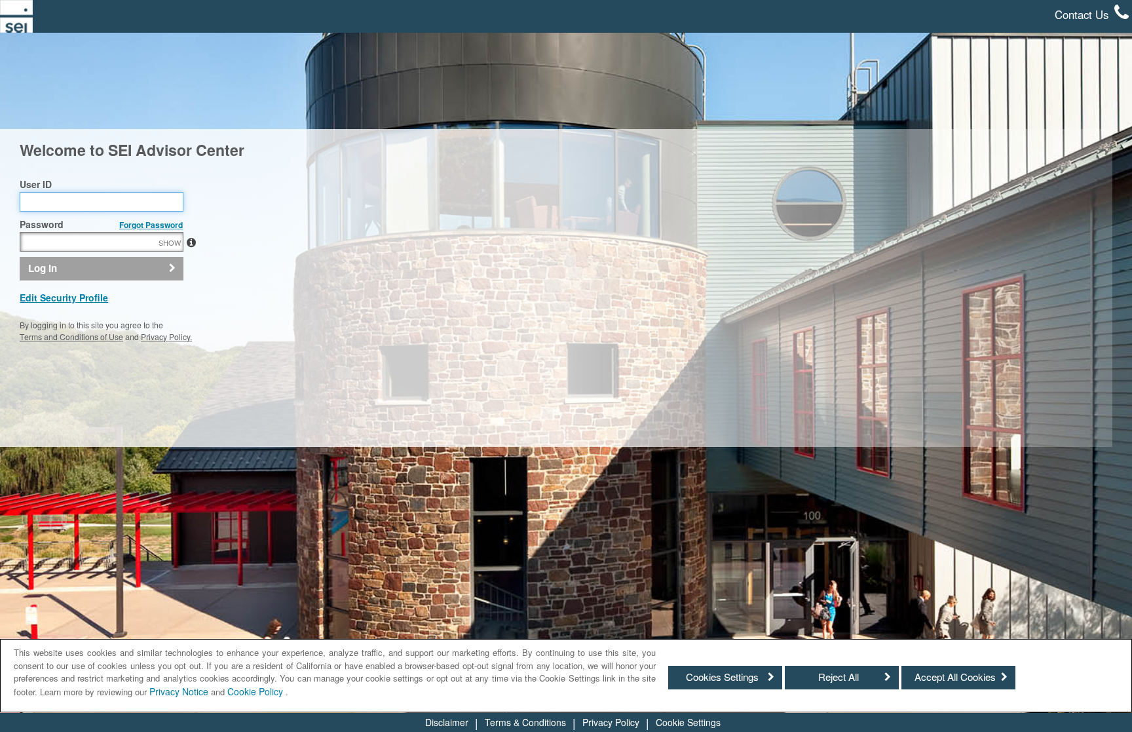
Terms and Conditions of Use (71, 336)
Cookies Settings (722, 677)
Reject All (838, 677)
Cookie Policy (256, 691)
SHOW (170, 242)
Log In (42, 268)
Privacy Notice (178, 691)
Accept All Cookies (955, 677)
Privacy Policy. (166, 336)
